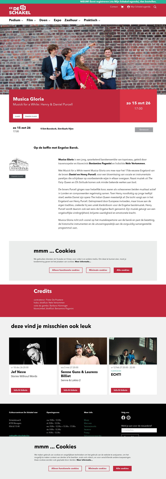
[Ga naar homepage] (20, 10)
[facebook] (123, 418)
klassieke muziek (31, 116)
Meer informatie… (83, 262)
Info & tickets (20, 390)
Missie (86, 420)
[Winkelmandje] (122, 7)
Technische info (90, 426)
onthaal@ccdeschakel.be (19, 436)
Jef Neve (18, 372)
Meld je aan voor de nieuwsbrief (136, 426)
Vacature (87, 429)
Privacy (86, 433)
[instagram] (128, 418)
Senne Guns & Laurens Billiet (79, 374)
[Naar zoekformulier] (155, 7)
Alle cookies (123, 270)
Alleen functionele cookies (65, 270)
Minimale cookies (98, 270)
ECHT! (116, 374)
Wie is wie (88, 423)
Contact (114, 7)
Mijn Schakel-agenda (140, 7)
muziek (17, 116)
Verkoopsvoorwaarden (93, 436)
